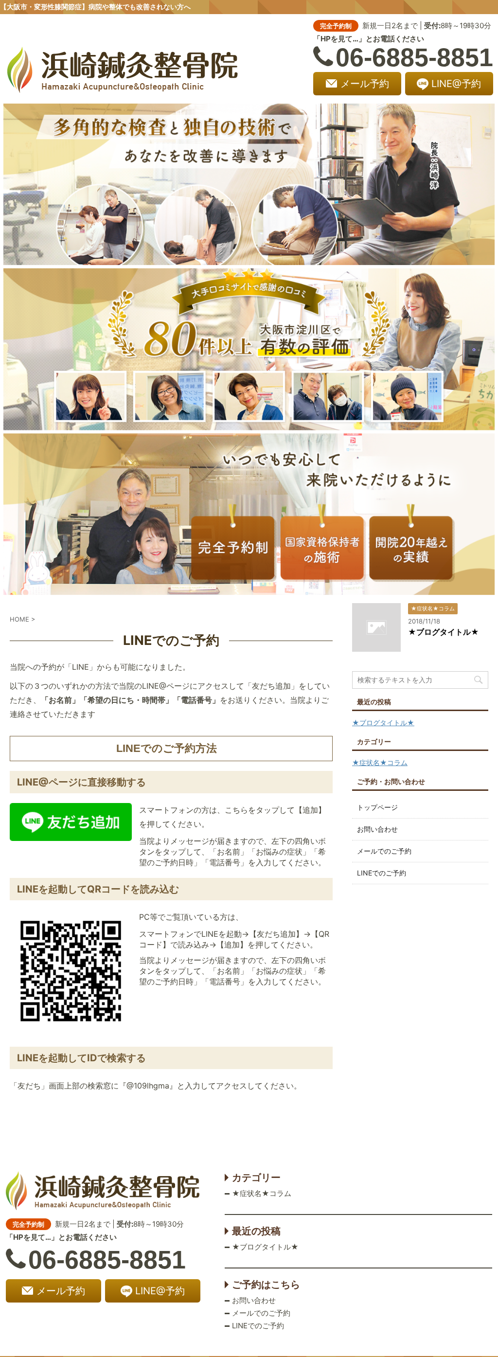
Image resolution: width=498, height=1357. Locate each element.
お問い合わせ (377, 829)
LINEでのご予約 (381, 873)
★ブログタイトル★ (443, 632)
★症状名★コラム (380, 762)
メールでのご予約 (384, 851)
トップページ (377, 807)
